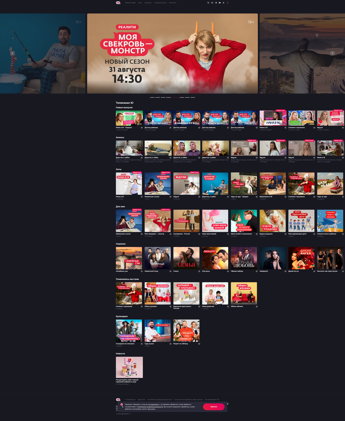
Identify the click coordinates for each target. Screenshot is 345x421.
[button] (12, 53)
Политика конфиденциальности (159, 400)
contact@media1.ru (123, 414)
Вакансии (141, 400)
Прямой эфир (130, 3)
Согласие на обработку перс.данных (188, 400)
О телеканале (130, 400)
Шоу (140, 3)
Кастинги (172, 3)
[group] (172, 53)
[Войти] (227, 2)
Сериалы (148, 3)
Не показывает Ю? (212, 400)
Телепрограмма (160, 3)
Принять (214, 407)
